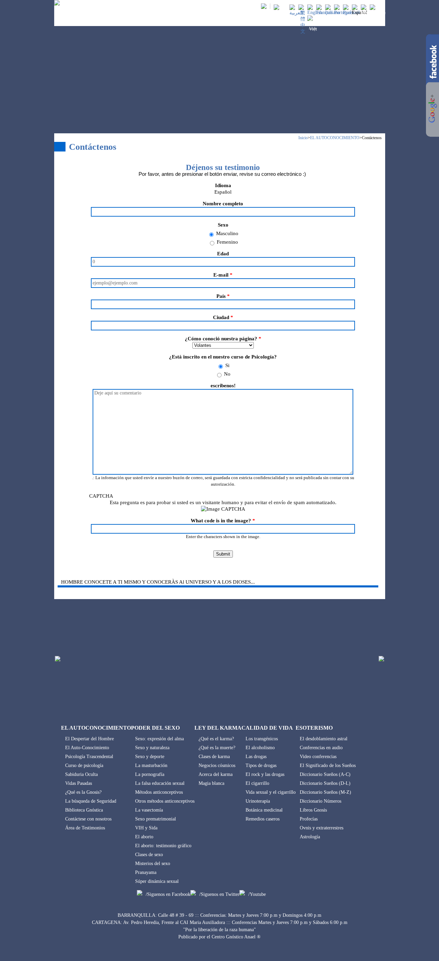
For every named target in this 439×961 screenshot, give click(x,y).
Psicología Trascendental (89, 756)
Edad (223, 253)
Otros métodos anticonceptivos (164, 801)
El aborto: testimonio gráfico (163, 845)
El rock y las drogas (265, 774)
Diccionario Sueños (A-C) (325, 774)
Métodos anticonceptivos (159, 792)
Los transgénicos (262, 738)
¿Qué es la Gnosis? (83, 792)
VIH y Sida (146, 827)
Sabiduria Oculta (81, 774)
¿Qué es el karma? (216, 738)
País (223, 296)
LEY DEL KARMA (255, 20)
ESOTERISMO (340, 20)
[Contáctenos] (359, 12)
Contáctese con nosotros (88, 819)
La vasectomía (149, 810)
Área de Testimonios (85, 827)
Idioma (223, 185)
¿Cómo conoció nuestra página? (223, 338)
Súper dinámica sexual (157, 881)
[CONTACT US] (314, 12)
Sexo (223, 225)
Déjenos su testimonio (223, 167)
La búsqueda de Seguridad (90, 801)
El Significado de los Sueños (328, 765)
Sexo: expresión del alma (159, 738)
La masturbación (151, 765)
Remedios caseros (263, 819)
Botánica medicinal (264, 810)
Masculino (227, 233)
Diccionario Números (320, 801)
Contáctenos (372, 137)
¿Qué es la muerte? (217, 747)
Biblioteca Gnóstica (84, 810)
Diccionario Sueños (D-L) (325, 783)
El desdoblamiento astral (323, 738)
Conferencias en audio (321, 747)
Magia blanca (211, 783)
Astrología (310, 836)
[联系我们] (302, 31)
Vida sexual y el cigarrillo (271, 792)
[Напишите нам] (351, 12)
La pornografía (149, 774)
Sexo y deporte (149, 756)
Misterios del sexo (152, 863)
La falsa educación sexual (160, 783)
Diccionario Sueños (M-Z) (325, 792)
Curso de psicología (84, 765)
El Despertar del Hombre (89, 738)
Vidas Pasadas (78, 783)
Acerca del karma (216, 774)
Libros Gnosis (313, 810)
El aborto (144, 836)
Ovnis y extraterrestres (321, 827)
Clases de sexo (149, 854)
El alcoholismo (260, 747)
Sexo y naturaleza (152, 747)
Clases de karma (214, 756)
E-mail (223, 275)
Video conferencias (318, 756)
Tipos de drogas (261, 765)
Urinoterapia (258, 801)
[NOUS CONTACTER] (324, 12)
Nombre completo (223, 203)
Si (227, 365)
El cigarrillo (257, 783)
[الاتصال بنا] (296, 12)
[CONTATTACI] (332, 12)
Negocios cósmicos (217, 765)
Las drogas (256, 756)
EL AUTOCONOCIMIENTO (159, 20)
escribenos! (223, 385)
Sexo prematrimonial (155, 819)
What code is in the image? (223, 520)
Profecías (309, 819)
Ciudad (223, 317)
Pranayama (145, 872)
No (227, 374)
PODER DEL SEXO (211, 20)
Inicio (303, 137)
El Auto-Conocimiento (87, 747)
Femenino (227, 242)
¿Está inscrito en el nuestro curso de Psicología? (223, 357)
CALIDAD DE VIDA (300, 20)
